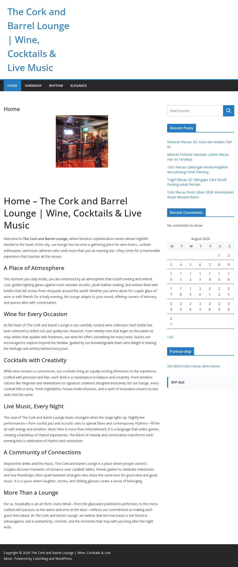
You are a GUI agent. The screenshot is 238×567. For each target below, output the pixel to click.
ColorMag (40, 558)
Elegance (78, 85)
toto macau (192, 366)
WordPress (63, 558)
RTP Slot (178, 382)
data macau (211, 366)
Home (12, 85)
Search (228, 110)
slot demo (174, 366)
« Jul (170, 336)
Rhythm (56, 85)
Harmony (33, 85)
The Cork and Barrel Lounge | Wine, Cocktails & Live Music (38, 39)
